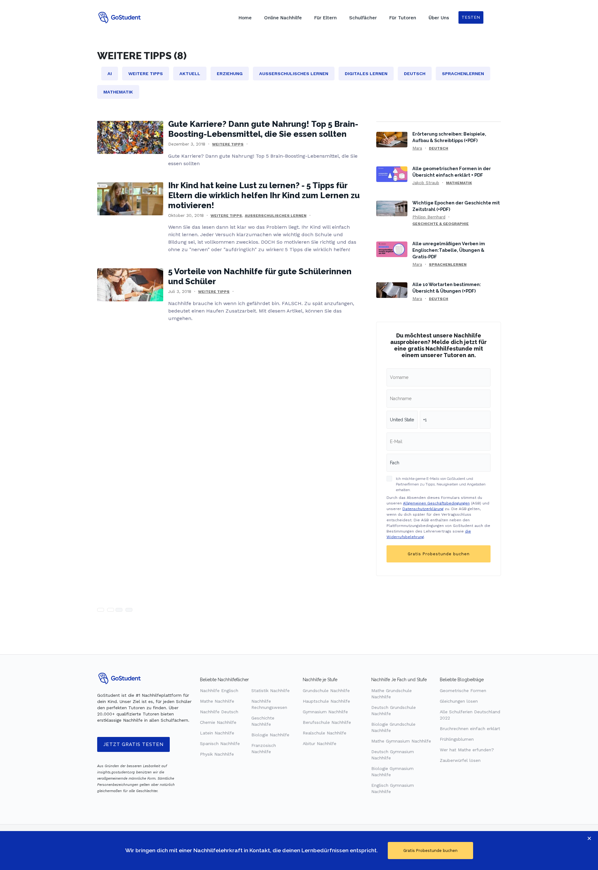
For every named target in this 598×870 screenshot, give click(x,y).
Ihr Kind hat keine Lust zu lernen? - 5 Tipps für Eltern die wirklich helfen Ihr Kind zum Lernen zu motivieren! (264, 195)
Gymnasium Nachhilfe (325, 711)
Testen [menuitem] (471, 17)
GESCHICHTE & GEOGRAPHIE (440, 224)
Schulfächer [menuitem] (363, 18)
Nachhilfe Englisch (219, 690)
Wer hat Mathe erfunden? (467, 749)
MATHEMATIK (459, 183)
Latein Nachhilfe (217, 732)
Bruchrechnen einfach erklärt (470, 728)
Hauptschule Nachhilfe (326, 701)
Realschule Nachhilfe (324, 732)
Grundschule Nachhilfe (326, 690)
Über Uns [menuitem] (439, 18)
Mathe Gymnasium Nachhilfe (401, 741)
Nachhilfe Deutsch (219, 711)
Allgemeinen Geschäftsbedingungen (436, 503)
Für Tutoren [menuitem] (402, 18)
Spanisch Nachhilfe (220, 743)
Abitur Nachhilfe (319, 743)
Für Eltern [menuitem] (325, 18)
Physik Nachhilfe (217, 754)
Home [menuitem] (245, 18)
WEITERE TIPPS (228, 144)
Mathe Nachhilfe (217, 701)
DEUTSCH (438, 148)
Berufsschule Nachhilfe (327, 722)
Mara (417, 148)
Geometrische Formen (463, 690)
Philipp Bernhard (428, 216)
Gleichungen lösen (459, 701)
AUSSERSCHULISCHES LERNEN (275, 215)
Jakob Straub (425, 182)
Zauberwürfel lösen (460, 760)
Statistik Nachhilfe (270, 690)
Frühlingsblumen (457, 739)
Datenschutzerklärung (423, 509)
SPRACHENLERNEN (448, 264)
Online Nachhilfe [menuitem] (283, 18)
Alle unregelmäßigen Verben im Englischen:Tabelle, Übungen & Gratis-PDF (448, 250)
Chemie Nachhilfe (218, 722)
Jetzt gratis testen (133, 744)
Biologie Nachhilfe (270, 734)
